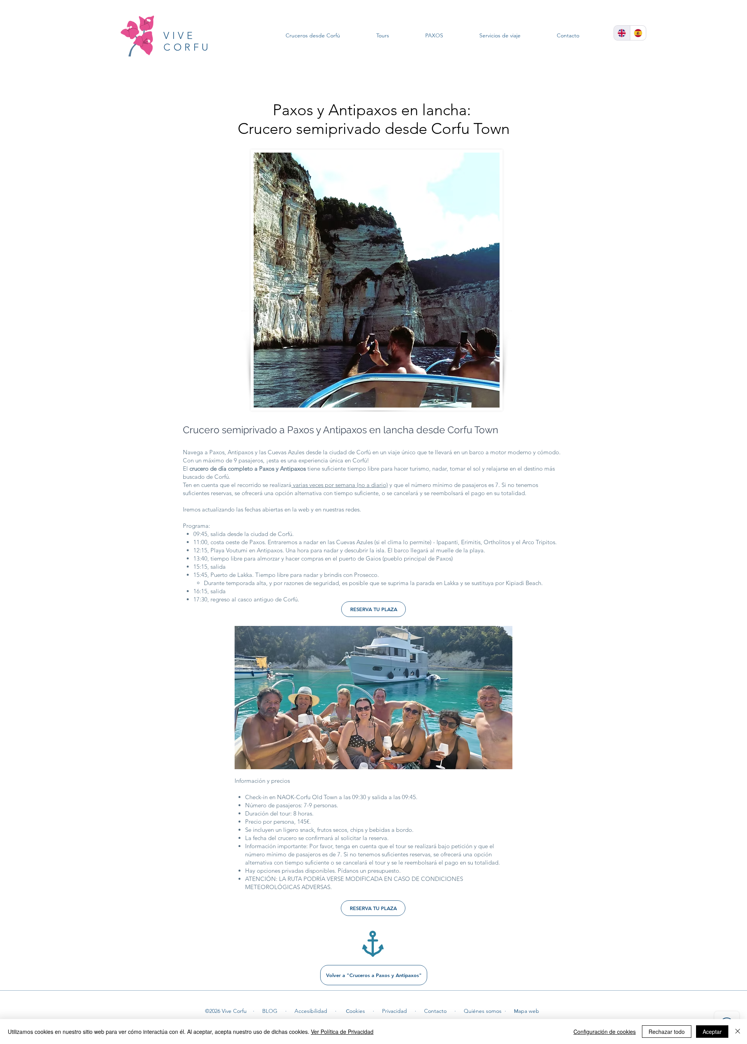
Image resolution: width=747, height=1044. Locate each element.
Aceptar (712, 1031)
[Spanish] (638, 33)
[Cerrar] (737, 1031)
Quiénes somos (483, 1010)
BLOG (269, 1010)
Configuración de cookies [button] (604, 1031)
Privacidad (394, 1010)
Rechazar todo (667, 1031)
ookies (357, 1010)
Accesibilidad (311, 1010)
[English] (622, 33)
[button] (373, 697)
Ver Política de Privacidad (342, 1031)
